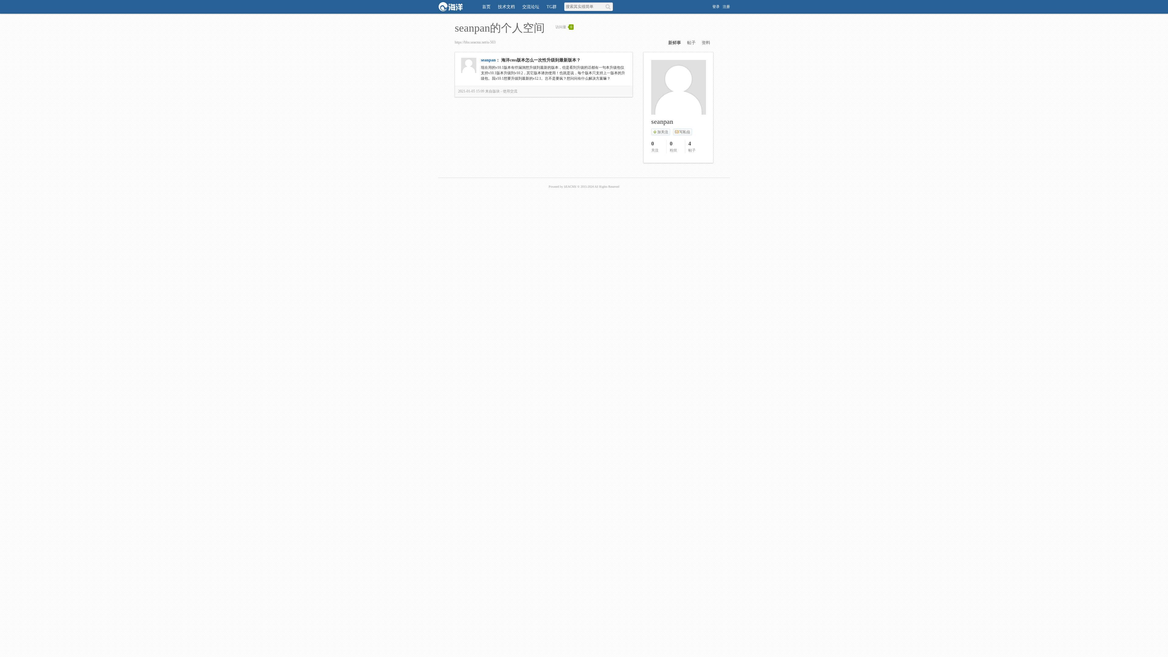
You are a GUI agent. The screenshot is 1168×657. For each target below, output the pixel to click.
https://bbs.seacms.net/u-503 (475, 42)
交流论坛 (530, 7)
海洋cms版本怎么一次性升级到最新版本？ (541, 60)
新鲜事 (674, 42)
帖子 (691, 42)
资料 (706, 42)
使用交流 (510, 91)
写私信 (684, 132)
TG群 (552, 7)
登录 (716, 7)
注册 (726, 7)
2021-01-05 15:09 (471, 91)
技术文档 (506, 7)
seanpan (488, 60)
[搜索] (609, 6)
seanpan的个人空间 (500, 28)
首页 (486, 7)
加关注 (662, 132)
